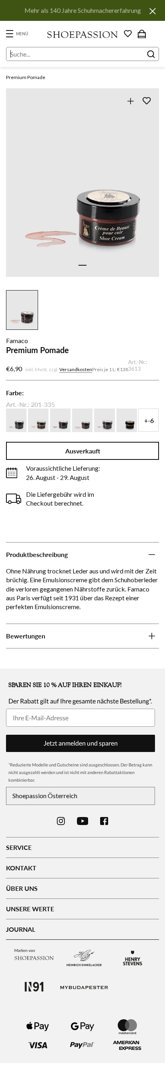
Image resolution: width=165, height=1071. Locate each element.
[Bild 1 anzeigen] (82, 265)
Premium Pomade (25, 77)
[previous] (17, 191)
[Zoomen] (130, 101)
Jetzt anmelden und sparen (81, 743)
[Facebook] (104, 821)
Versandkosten (75, 369)
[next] (148, 191)
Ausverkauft (82, 451)
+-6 (149, 420)
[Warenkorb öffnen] (142, 33)
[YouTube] (83, 821)
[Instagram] (61, 821)
